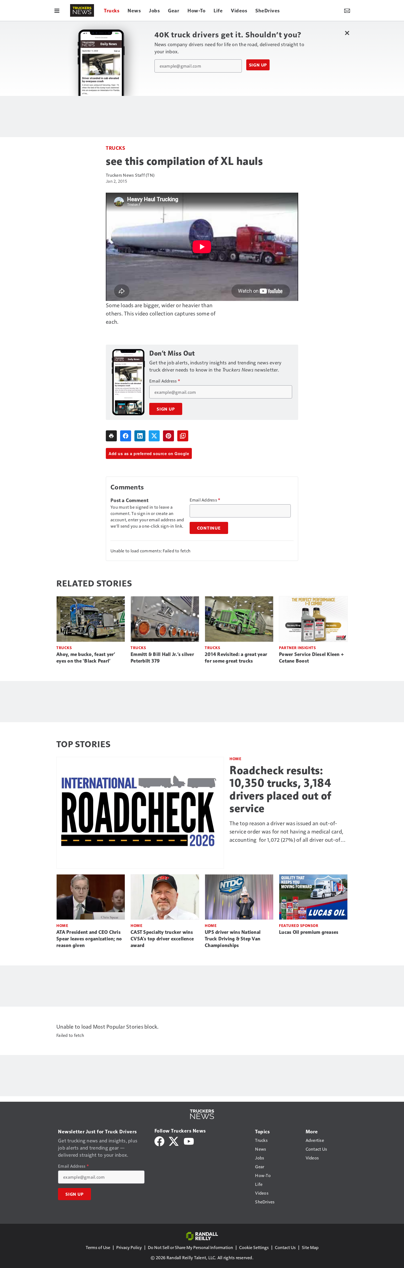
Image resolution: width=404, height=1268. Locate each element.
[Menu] (57, 10)
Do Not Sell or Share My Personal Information (190, 1247)
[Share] (125, 435)
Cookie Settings (254, 1247)
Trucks (115, 148)
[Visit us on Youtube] (189, 1141)
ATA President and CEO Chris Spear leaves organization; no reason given (89, 938)
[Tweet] (154, 435)
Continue (209, 528)
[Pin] (168, 435)
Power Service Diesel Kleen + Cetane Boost (311, 657)
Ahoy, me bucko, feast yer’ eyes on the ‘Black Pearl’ (85, 657)
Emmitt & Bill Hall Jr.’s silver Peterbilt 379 (162, 657)
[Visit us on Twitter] (174, 1141)
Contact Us (285, 1247)
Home (235, 758)
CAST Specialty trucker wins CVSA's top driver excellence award (162, 938)
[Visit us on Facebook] (159, 1141)
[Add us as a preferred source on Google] (182, 435)
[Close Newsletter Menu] (347, 32)
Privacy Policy (129, 1247)
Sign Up (258, 65)
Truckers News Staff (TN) (130, 175)
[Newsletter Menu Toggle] (347, 10)
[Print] (111, 435)
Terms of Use (98, 1247)
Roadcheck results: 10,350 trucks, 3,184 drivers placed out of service (280, 789)
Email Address (164, 381)
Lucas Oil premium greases (308, 932)
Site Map (310, 1247)
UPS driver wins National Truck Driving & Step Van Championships (233, 938)
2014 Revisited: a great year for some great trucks (236, 657)
